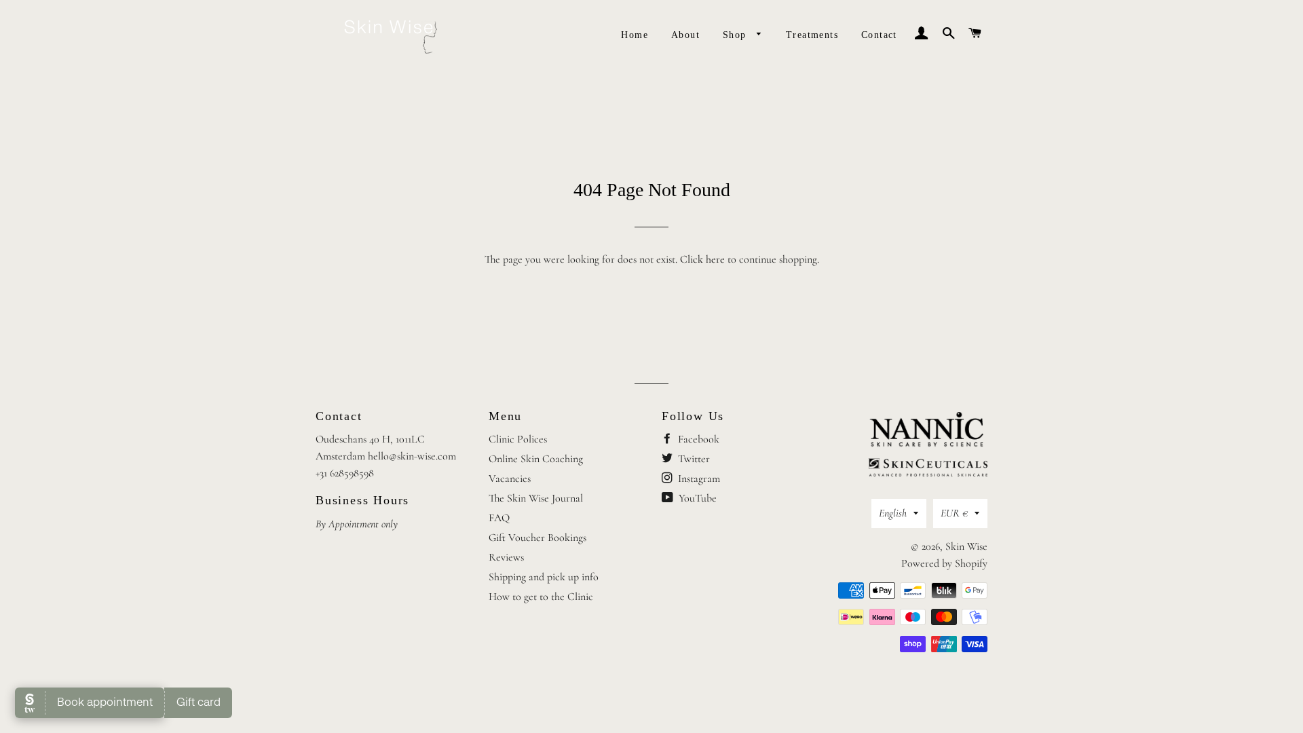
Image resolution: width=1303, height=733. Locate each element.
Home (634, 35)
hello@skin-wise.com (412, 456)
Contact (879, 35)
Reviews (506, 557)
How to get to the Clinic (541, 596)
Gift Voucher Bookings (537, 537)
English (893, 513)
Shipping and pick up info (544, 577)
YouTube (696, 498)
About (685, 35)
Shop (736, 35)
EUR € (954, 513)
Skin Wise (966, 546)
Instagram (697, 478)
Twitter (692, 459)
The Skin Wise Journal (536, 498)
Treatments (812, 35)
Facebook (697, 439)
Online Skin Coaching (536, 459)
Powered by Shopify (944, 563)
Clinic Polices (518, 439)
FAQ (499, 518)
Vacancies (510, 478)
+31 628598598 (345, 473)
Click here (702, 259)
